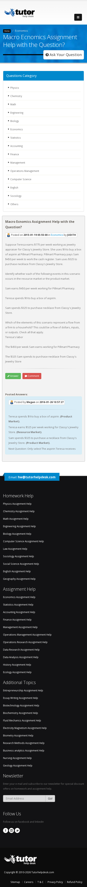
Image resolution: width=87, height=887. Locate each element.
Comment (33, 376)
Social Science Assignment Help (21, 563)
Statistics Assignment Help (18, 604)
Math (13, 104)
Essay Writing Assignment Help (20, 697)
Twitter (17, 830)
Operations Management (24, 170)
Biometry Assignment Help (18, 735)
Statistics (15, 137)
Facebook (5, 830)
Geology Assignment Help (17, 765)
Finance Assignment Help (17, 619)
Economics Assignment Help (19, 597)
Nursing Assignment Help (17, 758)
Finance (14, 154)
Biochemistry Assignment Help (20, 713)
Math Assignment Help (16, 518)
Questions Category (21, 75)
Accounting (16, 146)
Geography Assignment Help (19, 578)
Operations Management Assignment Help (27, 634)
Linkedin (11, 830)
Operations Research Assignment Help (25, 642)
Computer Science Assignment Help (23, 541)
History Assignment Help (17, 664)
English (14, 187)
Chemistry (16, 96)
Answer (14, 376)
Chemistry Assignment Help (19, 511)
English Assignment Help (17, 571)
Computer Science (20, 179)
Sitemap (15, 882)
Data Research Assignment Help (21, 649)
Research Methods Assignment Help (24, 743)
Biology (14, 121)
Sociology (15, 195)
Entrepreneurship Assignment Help (23, 690)
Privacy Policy (55, 882)
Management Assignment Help (20, 627)
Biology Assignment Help (17, 533)
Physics (14, 87)
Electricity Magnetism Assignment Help (25, 728)
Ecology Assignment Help (17, 672)
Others (14, 204)
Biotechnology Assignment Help (21, 705)
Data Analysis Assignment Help (20, 657)
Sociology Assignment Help (18, 556)
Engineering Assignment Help (19, 526)
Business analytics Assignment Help (23, 750)
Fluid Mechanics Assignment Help (22, 720)
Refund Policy (74, 882)
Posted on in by (43, 235)
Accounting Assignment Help (19, 612)
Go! (50, 798)
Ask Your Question (65, 54)
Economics (16, 129)
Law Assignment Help (15, 548)
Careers (28, 882)
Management (17, 162)
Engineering (16, 112)
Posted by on (39, 402)
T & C (40, 882)
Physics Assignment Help (17, 503)
